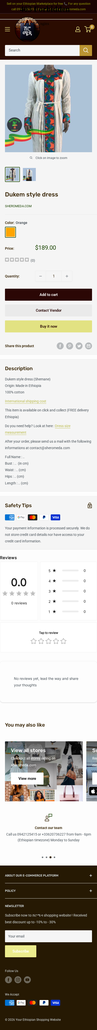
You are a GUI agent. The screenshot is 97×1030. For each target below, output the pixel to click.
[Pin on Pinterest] (69, 345)
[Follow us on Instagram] (17, 979)
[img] (17, 260)
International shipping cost (25, 401)
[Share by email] (88, 345)
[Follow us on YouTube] (27, 979)
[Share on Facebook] (60, 345)
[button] (68, 570)
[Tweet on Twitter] (79, 345)
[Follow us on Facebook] (8, 979)
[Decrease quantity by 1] (40, 276)
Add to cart (49, 294)
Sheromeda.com (18, 206)
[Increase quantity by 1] (67, 276)
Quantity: (12, 276)
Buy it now (48, 326)
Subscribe (20, 951)
